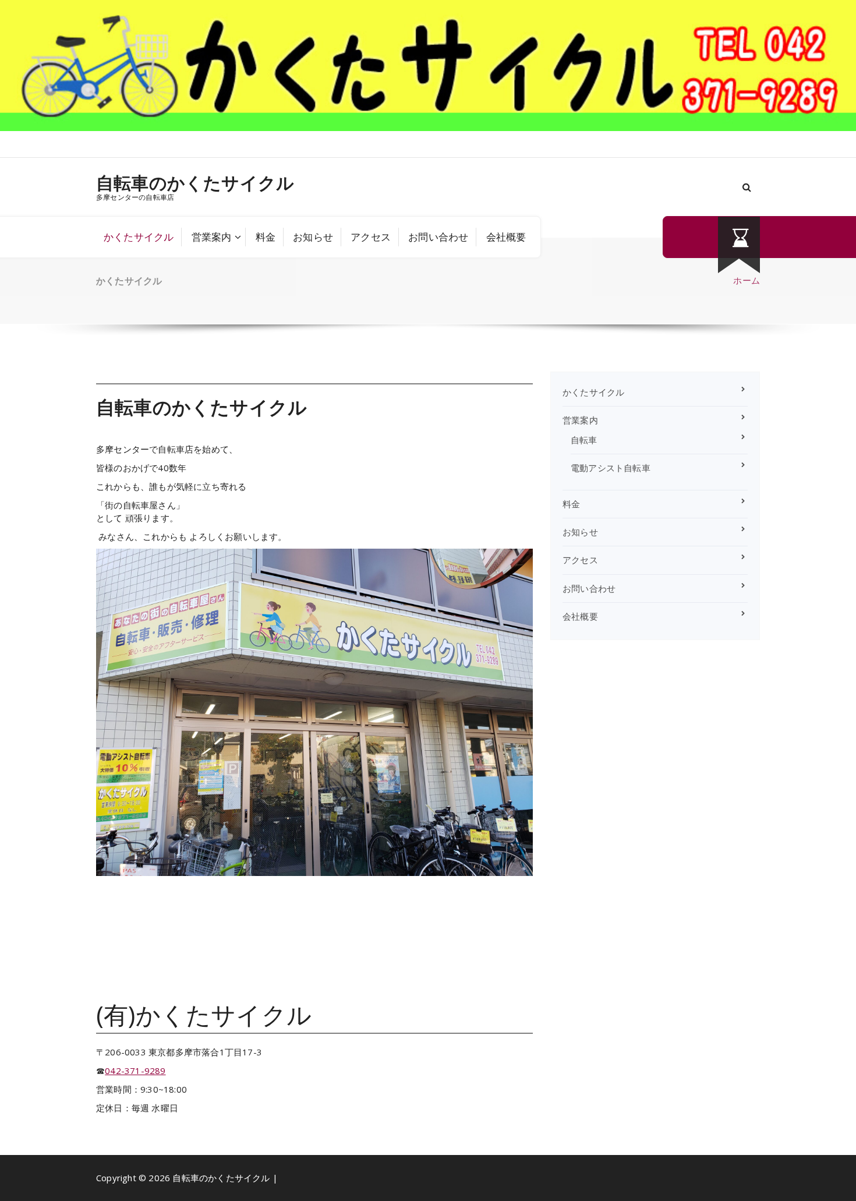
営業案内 (212, 236)
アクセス (371, 236)
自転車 (584, 440)
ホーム (746, 280)
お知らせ (313, 236)
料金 (265, 236)
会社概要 (506, 236)
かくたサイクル (139, 236)
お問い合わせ (438, 236)
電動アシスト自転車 (610, 468)
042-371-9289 (135, 1070)
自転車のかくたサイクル (195, 182)
